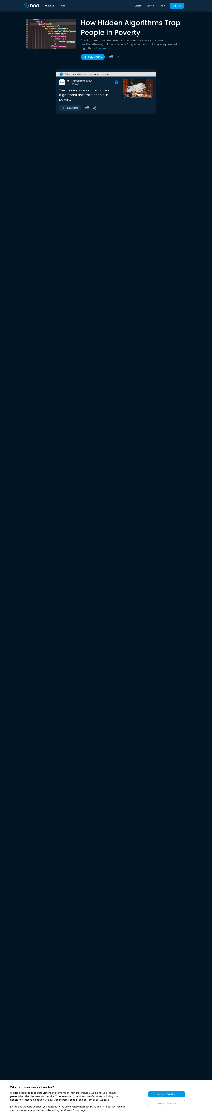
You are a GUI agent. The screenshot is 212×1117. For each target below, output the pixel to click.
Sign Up (177, 5)
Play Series (95, 57)
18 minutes (72, 108)
